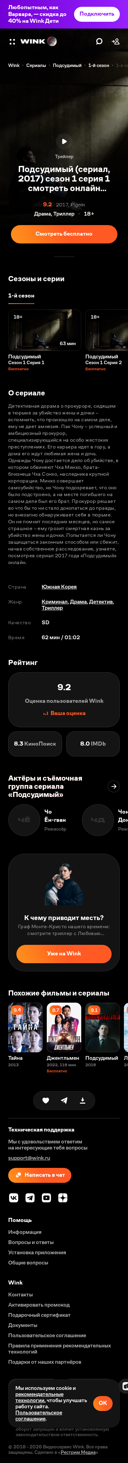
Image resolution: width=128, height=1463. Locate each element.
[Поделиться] (64, 1100)
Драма (78, 602)
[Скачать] (83, 1100)
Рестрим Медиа (78, 1452)
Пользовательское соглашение (38, 1416)
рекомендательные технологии (39, 1397)
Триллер (52, 608)
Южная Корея (59, 587)
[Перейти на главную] (56, 41)
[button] (13, 41)
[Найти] (99, 41)
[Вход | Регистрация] (116, 41)
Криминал (55, 602)
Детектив (101, 602)
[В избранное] (46, 1100)
